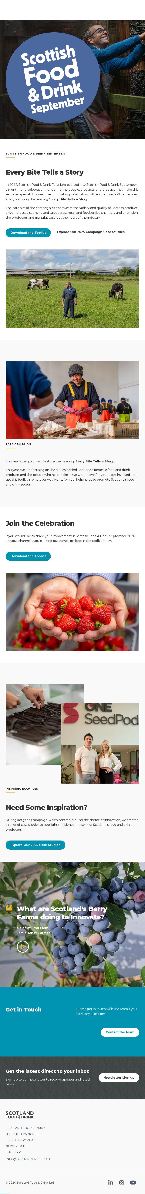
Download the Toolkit (28, 233)
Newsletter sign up (118, 1077)
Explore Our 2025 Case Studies (35, 845)
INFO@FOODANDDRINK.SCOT (28, 1159)
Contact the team (120, 1032)
